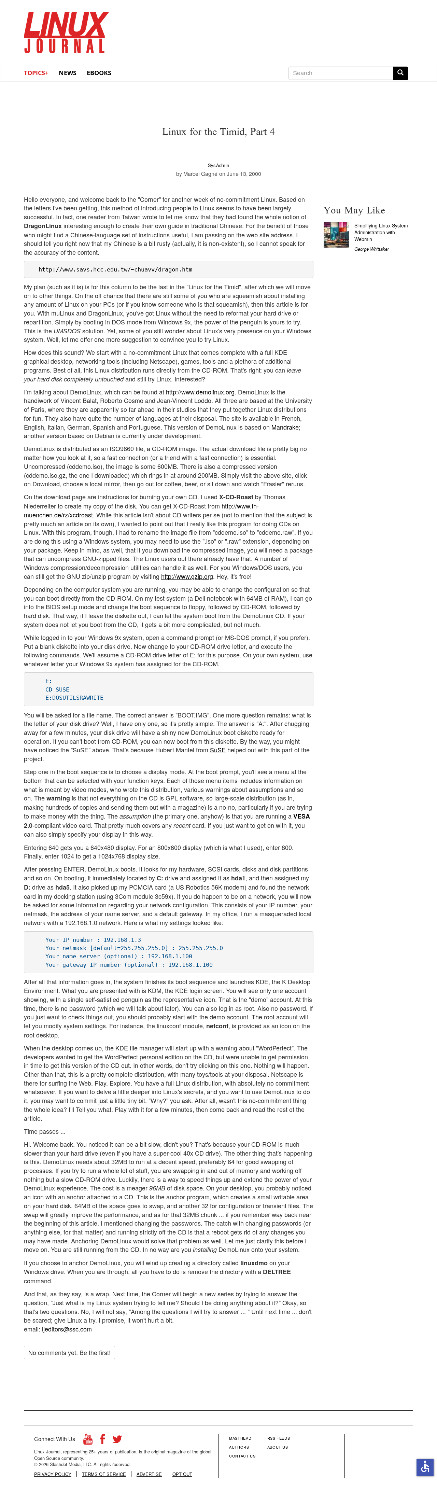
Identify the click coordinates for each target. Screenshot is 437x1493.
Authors (239, 1447)
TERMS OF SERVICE (104, 1474)
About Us (277, 1447)
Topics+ (36, 73)
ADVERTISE (149, 1474)
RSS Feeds (278, 1438)
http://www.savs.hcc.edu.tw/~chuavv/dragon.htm (115, 269)
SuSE (218, 749)
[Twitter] (117, 1441)
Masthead (240, 1438)
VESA (301, 816)
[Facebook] (102, 1441)
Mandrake (285, 426)
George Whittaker (371, 249)
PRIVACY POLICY (52, 1474)
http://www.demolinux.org (200, 391)
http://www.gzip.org (187, 576)
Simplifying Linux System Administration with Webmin (381, 232)
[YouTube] (88, 1441)
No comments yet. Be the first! (69, 1352)
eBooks (99, 73)
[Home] (66, 30)
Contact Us (242, 1456)
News (67, 73)
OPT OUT (182, 1474)
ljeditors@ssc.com (67, 1328)
